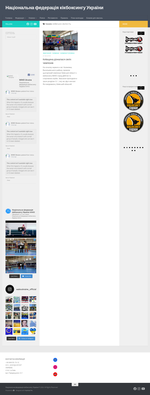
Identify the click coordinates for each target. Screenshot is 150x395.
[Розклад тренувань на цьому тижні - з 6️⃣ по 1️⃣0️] (32, 323)
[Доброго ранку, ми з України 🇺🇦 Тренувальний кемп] (32, 307)
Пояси (42, 18)
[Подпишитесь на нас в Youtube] (35, 24)
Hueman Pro (29, 390)
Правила (64, 18)
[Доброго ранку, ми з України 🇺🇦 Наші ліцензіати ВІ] (17, 307)
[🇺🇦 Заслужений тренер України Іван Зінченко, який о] (24, 315)
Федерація (19, 18)
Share (8, 116)
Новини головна (67, 53)
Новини (32, 18)
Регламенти (53, 18)
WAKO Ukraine (16, 91)
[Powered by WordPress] (13, 390)
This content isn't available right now (20, 100)
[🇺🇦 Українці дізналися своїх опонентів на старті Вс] (8, 299)
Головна (8, 18)
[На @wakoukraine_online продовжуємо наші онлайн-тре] (24, 331)
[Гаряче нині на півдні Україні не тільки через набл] (17, 315)
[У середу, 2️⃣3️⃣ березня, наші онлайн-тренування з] (17, 331)
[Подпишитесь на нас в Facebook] (28, 24)
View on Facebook (10, 114)
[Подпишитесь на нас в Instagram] (31, 24)
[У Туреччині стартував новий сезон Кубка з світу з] (8, 315)
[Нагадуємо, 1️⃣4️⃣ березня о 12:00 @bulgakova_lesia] (32, 331)
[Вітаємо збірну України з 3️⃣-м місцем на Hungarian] (8, 307)
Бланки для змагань (94, 18)
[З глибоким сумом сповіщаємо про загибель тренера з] (24, 307)
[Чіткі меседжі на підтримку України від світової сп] (32, 315)
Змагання (47, 53)
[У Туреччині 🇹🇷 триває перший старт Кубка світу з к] (8, 323)
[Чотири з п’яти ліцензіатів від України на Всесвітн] (32, 299)
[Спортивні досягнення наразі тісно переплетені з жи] (24, 299)
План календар (77, 18)
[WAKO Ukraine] (12, 77)
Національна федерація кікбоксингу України (54, 7)
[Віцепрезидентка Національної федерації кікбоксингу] (24, 323)
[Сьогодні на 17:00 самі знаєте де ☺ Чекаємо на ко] (8, 331)
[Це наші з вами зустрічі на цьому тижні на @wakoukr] (17, 323)
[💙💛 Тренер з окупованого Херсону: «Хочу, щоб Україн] (17, 299)
